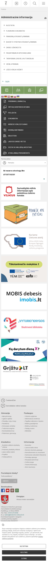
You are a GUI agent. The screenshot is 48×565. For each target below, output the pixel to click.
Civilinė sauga (29, 462)
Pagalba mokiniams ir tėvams (34, 421)
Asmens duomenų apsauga (33, 450)
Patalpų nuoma (29, 428)
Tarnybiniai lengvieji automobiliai (20, 59)
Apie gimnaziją (6, 416)
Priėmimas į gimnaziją (17, 101)
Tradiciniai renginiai (8, 428)
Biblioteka (12, 136)
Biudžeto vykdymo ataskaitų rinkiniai (21, 42)
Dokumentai (13, 118)
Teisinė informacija (31, 464)
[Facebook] (3, 490)
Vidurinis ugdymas (31, 416)
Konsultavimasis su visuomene (35, 452)
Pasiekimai (5, 423)
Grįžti (7, 82)
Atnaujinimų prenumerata (19, 153)
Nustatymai (24, 546)
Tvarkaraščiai (10, 400)
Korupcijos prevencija (31, 460)
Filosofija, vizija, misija (9, 421)
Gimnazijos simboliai (8, 426)
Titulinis (3, 9)
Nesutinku (24, 552)
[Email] (17, 490)
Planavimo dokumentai (15, 31)
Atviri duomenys (30, 467)
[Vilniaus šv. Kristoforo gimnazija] (6, 3)
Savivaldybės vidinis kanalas (15, 406)
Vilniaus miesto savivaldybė (25, 499)
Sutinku (24, 558)
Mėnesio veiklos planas (17, 124)
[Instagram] (12, 490)
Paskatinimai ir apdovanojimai (18, 53)
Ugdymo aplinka (7, 419)
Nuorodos (28, 445)
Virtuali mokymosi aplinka (19, 107)
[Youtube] (7, 490)
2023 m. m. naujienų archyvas (20, 147)
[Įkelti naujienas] (16, 3)
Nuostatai (10, 25)
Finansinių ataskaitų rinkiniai (17, 36)
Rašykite (5, 481)
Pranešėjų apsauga (31, 457)
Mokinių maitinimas (15, 130)
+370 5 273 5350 (13, 513)
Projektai (12, 113)
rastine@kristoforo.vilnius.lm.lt (14, 515)
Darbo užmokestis (13, 47)
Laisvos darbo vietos (17, 141)
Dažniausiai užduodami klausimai (35, 455)
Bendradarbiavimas (8, 431)
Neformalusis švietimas (32, 419)
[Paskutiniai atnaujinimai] (25, 3)
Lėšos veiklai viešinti (14, 70)
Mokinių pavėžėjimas (31, 423)
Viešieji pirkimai (12, 64)
